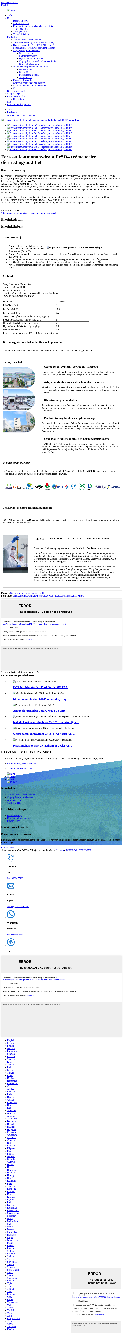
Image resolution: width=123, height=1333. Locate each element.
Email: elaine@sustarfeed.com (21, 763)
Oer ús (10, 18)
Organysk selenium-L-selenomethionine (38, 61)
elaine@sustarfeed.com (18, 906)
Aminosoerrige (14, 800)
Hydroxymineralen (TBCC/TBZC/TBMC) (33, 45)
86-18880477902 (9, 2)
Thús (9, 15)
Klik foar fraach (8, 847)
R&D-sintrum (19, 99)
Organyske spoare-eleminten (26, 50)
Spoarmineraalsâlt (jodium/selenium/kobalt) (33, 42)
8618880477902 (15, 934)
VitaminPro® (25, 77)
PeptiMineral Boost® (29, 74)
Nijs (9, 101)
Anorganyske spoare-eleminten (28, 39)
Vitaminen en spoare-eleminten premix (31, 66)
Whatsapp (24, 213)
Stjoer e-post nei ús (10, 213)
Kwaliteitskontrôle (16, 96)
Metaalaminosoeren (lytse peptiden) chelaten (34, 47)
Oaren (16, 88)
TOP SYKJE (85, 850)
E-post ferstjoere (37, 213)
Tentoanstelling (20, 29)
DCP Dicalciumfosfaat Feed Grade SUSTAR (40, 687)
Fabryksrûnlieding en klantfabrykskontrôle (33, 26)
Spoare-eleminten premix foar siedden (28, 593)
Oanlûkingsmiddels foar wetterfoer (29, 85)
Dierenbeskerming (16, 91)
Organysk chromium (29, 64)
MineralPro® (25, 69)
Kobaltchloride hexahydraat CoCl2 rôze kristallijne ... (46, 722)
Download (51, 213)
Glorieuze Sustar (21, 23)
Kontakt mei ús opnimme (19, 104)
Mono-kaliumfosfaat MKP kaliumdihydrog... (41, 699)
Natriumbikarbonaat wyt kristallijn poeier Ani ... (43, 745)
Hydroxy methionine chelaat (32, 58)
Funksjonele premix (22, 80)
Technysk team (20, 31)
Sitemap (60, 850)
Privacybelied (13, 821)
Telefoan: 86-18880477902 (20, 768)
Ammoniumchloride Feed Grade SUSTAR (39, 710)
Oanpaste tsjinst (14, 93)
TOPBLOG (71, 850)
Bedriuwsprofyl (20, 20)
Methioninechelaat (28, 56)
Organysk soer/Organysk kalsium (29, 83)
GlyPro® (23, 72)
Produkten (12, 37)
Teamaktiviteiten (21, 34)
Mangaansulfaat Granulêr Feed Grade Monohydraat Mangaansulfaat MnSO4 (49, 595)
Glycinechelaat (26, 53)
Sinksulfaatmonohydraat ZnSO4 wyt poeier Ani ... (44, 733)
